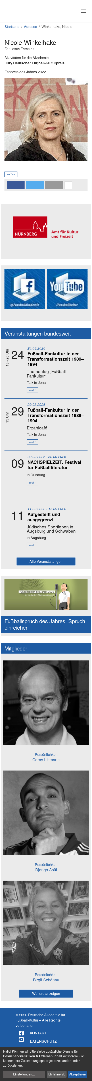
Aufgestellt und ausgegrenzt (43, 517)
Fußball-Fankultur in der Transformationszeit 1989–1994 (55, 358)
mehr (32, 390)
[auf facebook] (21, 1033)
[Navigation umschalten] (84, 11)
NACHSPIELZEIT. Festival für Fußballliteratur (54, 464)
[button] (16, 185)
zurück (11, 174)
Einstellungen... (24, 1074)
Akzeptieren (77, 1074)
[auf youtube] (21, 1039)
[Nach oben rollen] (84, 1073)
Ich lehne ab (56, 1074)
